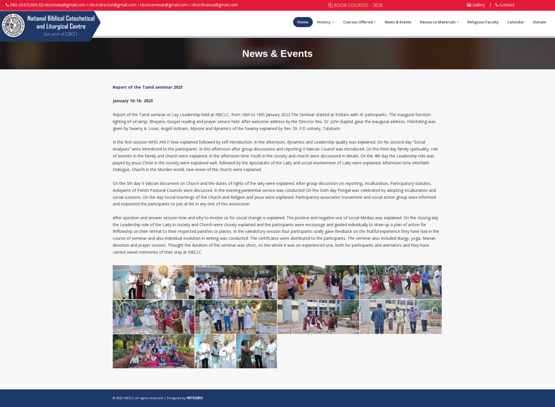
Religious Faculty (483, 22)
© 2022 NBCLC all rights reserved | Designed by (150, 398)
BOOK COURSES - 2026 (358, 5)
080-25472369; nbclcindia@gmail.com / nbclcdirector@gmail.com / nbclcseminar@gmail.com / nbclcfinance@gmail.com (124, 5)
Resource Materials (438, 22)
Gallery (478, 5)
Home (302, 22)
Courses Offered (358, 22)
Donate (539, 22)
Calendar (515, 22)
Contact (507, 5)
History (324, 22)
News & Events (398, 22)
